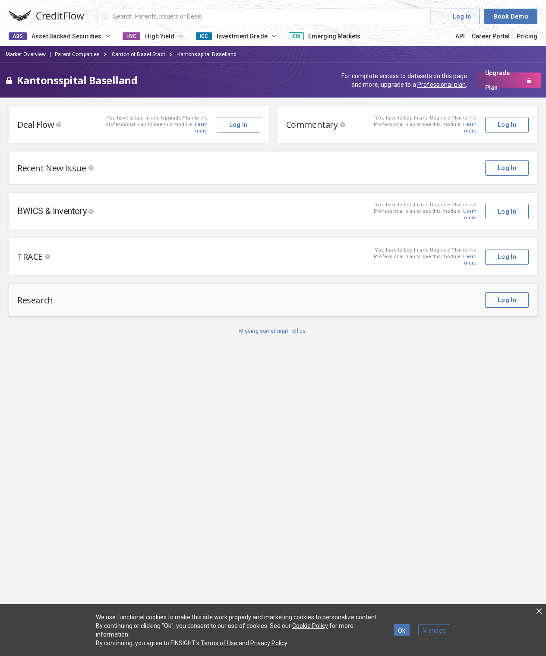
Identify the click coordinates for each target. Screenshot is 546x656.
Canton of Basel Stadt (138, 54)
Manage (434, 630)
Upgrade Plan (497, 80)
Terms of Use (219, 643)
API (460, 36)
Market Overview (26, 54)
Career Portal (491, 36)
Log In (462, 16)
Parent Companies (77, 54)
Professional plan (441, 84)
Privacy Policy (268, 643)
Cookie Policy (310, 625)
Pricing (527, 36)
